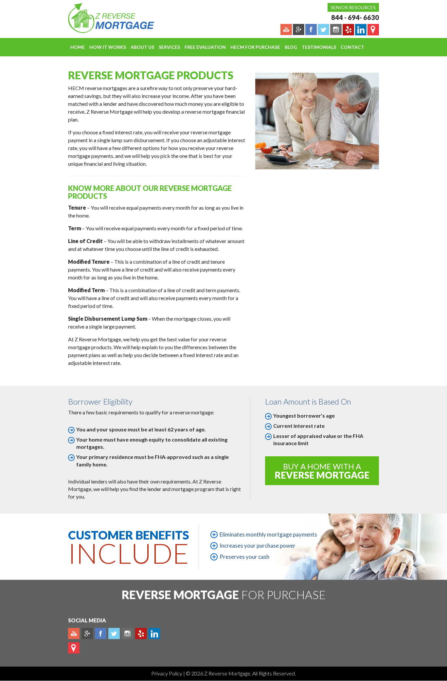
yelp (141, 633)
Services (169, 47)
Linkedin (154, 633)
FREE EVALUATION (205, 47)
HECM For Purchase (255, 47)
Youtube (74, 633)
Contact (352, 47)
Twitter (114, 633)
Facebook (100, 633)
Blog (291, 47)
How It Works (107, 47)
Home (77, 47)
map (74, 647)
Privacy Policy (167, 673)
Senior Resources (353, 7)
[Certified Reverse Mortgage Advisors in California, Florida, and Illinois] (104, 18)
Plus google (87, 633)
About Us (142, 47)
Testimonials (319, 47)
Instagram (127, 633)
